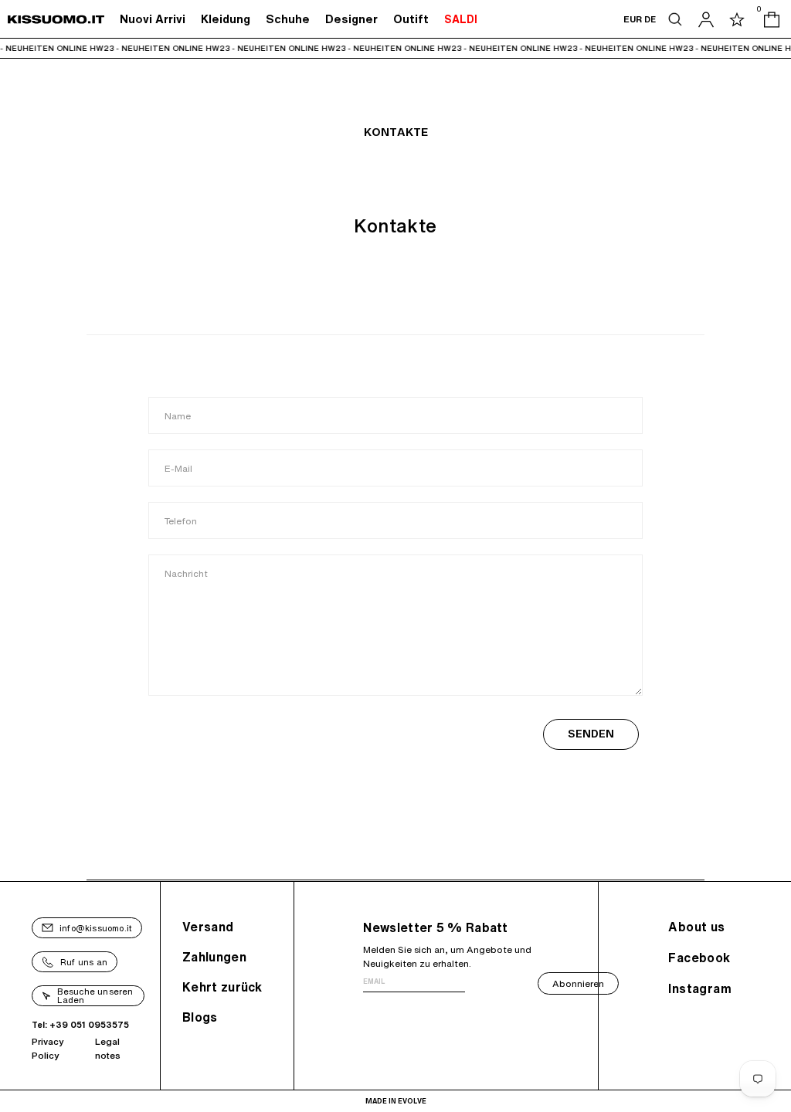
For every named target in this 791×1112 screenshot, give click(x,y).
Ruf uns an (83, 962)
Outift (411, 19)
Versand (207, 926)
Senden (591, 734)
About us (696, 926)
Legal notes (108, 1048)
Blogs (200, 1017)
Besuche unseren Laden (95, 995)
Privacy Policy (48, 1048)
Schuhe (288, 19)
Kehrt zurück (222, 987)
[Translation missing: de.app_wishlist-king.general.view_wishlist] (736, 19)
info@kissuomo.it (95, 928)
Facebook (699, 957)
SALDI (460, 19)
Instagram (700, 988)
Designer (351, 19)
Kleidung (225, 19)
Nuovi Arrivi (152, 19)
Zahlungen (214, 957)
